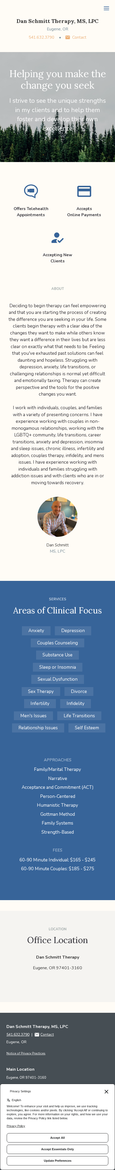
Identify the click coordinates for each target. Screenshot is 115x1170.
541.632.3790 (41, 37)
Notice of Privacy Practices (25, 1053)
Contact (79, 37)
